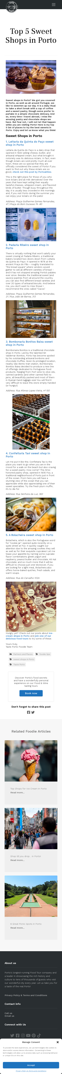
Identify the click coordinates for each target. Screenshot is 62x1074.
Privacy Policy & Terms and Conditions (31, 1071)
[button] (57, 1042)
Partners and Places (23, 654)
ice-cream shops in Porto (29, 634)
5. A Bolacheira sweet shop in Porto (29, 535)
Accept (31, 1065)
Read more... (17, 792)
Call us (8, 1013)
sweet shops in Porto (23, 659)
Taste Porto (19, 664)
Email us (9, 1016)
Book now (31, 693)
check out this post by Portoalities (32, 172)
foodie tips (45, 654)
